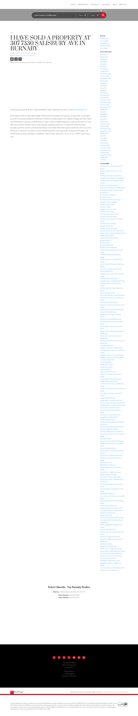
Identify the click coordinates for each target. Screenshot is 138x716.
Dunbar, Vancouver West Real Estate (112, 309)
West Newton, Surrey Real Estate (111, 553)
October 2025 (104, 76)
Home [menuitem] (72, 4)
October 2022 (104, 152)
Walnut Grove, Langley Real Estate (111, 548)
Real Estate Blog (105, 46)
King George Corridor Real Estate (110, 379)
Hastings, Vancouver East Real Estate (112, 355)
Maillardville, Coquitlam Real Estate (111, 400)
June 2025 (103, 85)
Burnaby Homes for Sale (108, 209)
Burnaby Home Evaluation (108, 202)
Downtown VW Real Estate (109, 302)
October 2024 (104, 105)
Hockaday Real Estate (107, 360)
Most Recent (104, 54)
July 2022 (103, 160)
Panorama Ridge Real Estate (109, 429)
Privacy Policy (104, 692)
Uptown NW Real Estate (108, 529)
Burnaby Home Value (107, 204)
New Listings (104, 41)
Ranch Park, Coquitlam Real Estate (111, 455)
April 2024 (103, 119)
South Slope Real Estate (107, 493)
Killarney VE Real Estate (107, 372)
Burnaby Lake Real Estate (108, 216)
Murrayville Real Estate (107, 419)
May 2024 (103, 116)
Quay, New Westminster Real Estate (112, 441)
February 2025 (105, 95)
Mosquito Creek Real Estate (109, 417)
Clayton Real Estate (106, 271)
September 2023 (105, 131)
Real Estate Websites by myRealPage (118, 692)
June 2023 (103, 138)
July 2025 (103, 83)
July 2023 (103, 136)
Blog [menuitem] (115, 4)
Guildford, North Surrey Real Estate (111, 348)
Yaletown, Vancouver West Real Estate (112, 568)
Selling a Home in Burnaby (108, 474)
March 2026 (104, 69)
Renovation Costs (105, 462)
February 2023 (105, 145)
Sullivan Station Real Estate (108, 505)
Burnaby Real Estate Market (109, 238)
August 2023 (104, 133)
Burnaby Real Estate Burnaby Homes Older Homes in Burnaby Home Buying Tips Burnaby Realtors (112, 233)
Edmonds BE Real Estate (108, 312)
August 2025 (104, 81)
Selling (105, 4)
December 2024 (105, 100)
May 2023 (103, 140)
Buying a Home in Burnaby (108, 247)
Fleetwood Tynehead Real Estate (110, 319)
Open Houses (104, 43)
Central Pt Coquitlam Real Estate (110, 269)
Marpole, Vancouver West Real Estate (112, 403)
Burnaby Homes (105, 207)
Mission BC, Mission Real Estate (110, 415)
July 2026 (103, 59)
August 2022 (104, 157)
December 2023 (105, 128)
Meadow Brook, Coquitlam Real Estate (112, 405)
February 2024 (105, 124)
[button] (54, 657)
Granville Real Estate (106, 345)
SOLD (105, 10)
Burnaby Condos (105, 197)
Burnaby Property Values (108, 223)
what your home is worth (108, 558)
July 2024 (103, 112)
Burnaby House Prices (107, 211)
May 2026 (103, 64)
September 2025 (105, 78)
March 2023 (104, 143)
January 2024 (104, 126)
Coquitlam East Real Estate (109, 278)
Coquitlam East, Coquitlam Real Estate (112, 281)
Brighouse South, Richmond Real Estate (112, 187)
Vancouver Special (106, 544)
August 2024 (104, 109)
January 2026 (104, 71)
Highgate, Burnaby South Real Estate (25, 55)
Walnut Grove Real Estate (108, 546)
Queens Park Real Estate (108, 448)
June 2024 (103, 114)
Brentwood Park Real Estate (109, 185)
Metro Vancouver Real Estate (109, 407)
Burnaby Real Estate (106, 226)
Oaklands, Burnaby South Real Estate (112, 427)
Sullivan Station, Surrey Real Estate (111, 508)
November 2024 (105, 102)
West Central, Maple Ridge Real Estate (112, 551)
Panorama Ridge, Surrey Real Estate (111, 431)
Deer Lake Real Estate (107, 293)
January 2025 (104, 97)
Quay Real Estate (105, 439)
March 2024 (104, 121)
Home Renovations (106, 367)
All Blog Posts (104, 38)
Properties (82, 4)
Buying (94, 4)
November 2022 (105, 150)
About (121, 4)
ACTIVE (98, 10)
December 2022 (105, 148)
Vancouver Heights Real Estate (110, 537)
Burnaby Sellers (105, 242)
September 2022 (105, 155)
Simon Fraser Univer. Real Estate (110, 477)
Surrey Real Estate (106, 515)
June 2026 (103, 62)
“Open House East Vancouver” (110, 570)
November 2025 (105, 74)
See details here (81, 110)
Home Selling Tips (105, 369)
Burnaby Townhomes (106, 245)
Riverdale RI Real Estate (108, 465)
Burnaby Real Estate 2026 (108, 228)
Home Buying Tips (106, 362)
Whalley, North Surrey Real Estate (111, 556)
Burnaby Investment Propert (109, 214)
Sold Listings (104, 48)
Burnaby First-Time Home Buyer (110, 199)
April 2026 (103, 66)
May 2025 (103, 88)
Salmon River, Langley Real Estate (110, 472)
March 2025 (104, 93)
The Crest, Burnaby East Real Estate (111, 517)
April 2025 (103, 90)
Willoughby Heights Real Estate (110, 560)
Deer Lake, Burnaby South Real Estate (112, 295)
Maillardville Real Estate (107, 398)
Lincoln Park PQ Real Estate (109, 381)
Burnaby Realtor (105, 240)
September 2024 (105, 107)
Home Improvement (106, 364)
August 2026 (104, 57)
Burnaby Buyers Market (108, 195)
